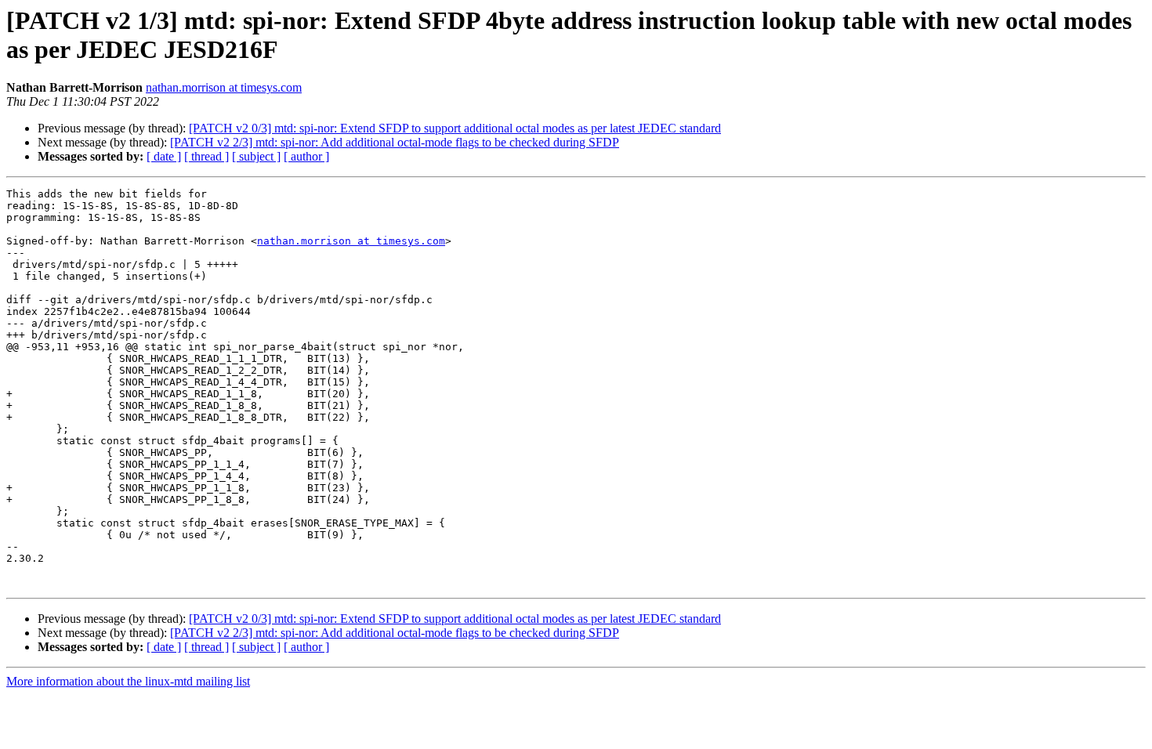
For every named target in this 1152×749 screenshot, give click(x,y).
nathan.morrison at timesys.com (224, 87)
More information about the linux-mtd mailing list (128, 681)
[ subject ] (256, 156)
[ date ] (164, 156)
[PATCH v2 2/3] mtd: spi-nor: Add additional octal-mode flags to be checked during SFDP (394, 142)
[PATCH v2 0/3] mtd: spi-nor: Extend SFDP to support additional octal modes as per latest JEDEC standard (455, 128)
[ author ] (306, 156)
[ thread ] (206, 156)
